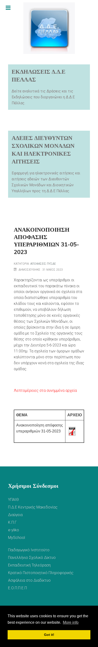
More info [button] (70, 622)
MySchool (16, 537)
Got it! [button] (49, 635)
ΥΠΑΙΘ (13, 499)
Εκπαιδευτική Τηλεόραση (29, 565)
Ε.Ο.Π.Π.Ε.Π (17, 588)
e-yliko (13, 530)
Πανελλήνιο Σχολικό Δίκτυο (32, 557)
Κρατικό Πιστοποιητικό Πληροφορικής (41, 572)
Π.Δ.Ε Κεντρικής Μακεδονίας (33, 507)
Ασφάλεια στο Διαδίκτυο (29, 580)
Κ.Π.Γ (12, 522)
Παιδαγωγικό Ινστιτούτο (28, 550)
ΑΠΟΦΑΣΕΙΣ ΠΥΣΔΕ (43, 263)
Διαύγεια (15, 515)
